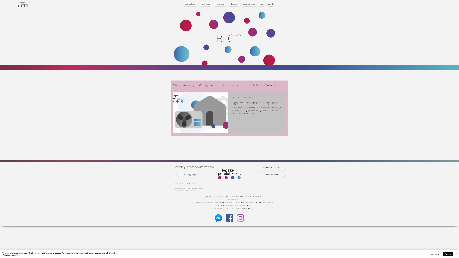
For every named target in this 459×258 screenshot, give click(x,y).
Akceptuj (448, 254)
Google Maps (233, 200)
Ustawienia (435, 254)
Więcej (268, 85)
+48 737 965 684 (185, 175)
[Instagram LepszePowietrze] (240, 218)
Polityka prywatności (10, 255)
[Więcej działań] (281, 97)
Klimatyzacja (229, 85)
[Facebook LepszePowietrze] (229, 218)
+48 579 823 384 (186, 183)
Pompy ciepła (208, 85)
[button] (249, 4)
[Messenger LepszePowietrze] (218, 218)
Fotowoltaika (251, 85)
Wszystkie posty (183, 85)
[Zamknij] (456, 254)
